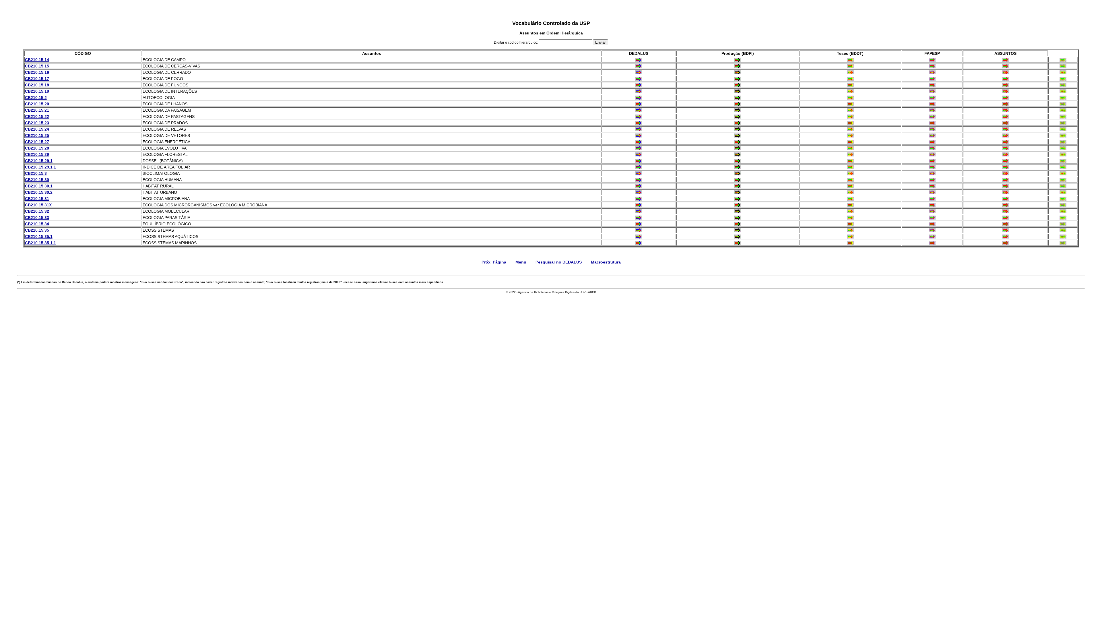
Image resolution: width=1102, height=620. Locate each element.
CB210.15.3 (36, 173)
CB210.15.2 (36, 97)
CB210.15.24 (37, 129)
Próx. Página (494, 262)
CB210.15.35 (37, 230)
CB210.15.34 (37, 224)
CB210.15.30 (37, 179)
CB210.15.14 (37, 59)
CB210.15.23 (37, 123)
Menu (520, 262)
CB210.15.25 (37, 135)
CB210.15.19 (37, 91)
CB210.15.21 (37, 110)
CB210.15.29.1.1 (40, 167)
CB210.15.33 (37, 217)
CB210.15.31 (37, 198)
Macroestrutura (606, 262)
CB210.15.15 (37, 66)
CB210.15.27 (37, 142)
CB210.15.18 (37, 85)
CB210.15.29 (37, 154)
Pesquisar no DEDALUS (559, 262)
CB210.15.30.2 (39, 192)
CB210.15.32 (37, 211)
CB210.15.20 (37, 104)
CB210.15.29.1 (39, 160)
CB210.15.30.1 (39, 186)
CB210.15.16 (37, 72)
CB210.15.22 (37, 116)
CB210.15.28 (37, 148)
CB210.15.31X (38, 205)
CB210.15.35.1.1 (40, 243)
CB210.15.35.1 (39, 236)
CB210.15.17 (37, 78)
